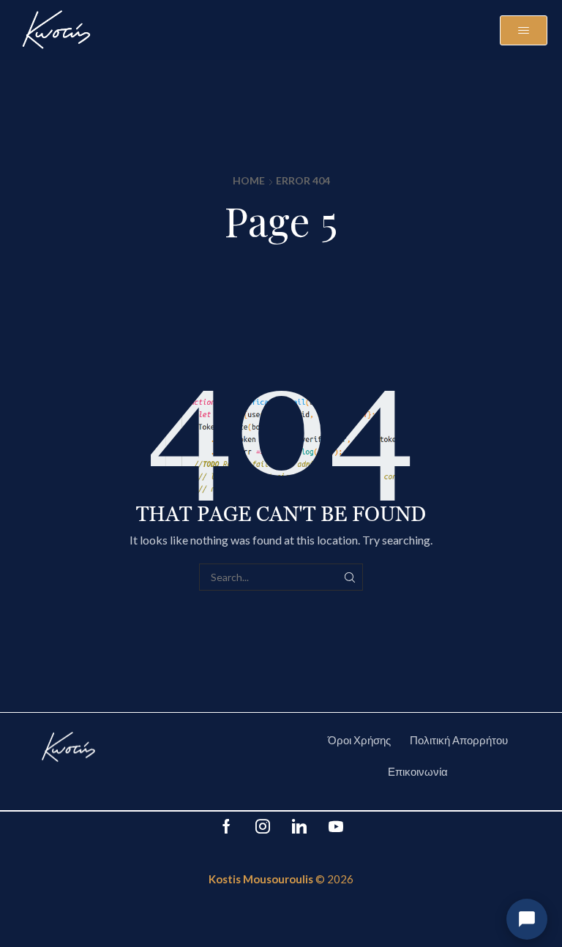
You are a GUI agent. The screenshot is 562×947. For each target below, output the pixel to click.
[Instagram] (262, 826)
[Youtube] (336, 826)
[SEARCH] (349, 577)
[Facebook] (226, 826)
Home (249, 180)
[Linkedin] (299, 826)
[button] (523, 30)
